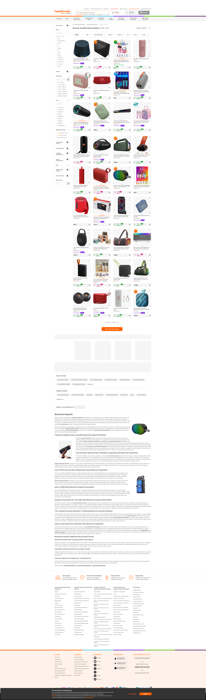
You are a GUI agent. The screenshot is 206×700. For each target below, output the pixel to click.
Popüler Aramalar (136, 594)
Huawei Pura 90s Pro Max (138, 603)
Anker (59, 43)
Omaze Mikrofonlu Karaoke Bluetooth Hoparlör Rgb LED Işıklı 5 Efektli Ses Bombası (142, 186)
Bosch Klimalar (116, 612)
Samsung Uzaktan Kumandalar (81, 612)
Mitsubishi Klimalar (78, 609)
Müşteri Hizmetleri (124, 8)
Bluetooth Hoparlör (59, 607)
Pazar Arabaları (58, 625)
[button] (68, 79)
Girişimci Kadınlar (114, 8)
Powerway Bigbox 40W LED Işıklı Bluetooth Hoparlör (101, 155)
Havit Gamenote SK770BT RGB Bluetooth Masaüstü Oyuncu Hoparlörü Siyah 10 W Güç (122, 121)
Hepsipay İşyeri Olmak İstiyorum (81, 661)
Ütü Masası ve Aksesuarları (119, 591)
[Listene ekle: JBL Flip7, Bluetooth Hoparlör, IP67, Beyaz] (129, 291)
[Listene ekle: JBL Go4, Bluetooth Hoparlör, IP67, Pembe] (89, 73)
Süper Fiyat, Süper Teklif (96, 8)
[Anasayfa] (73, 24)
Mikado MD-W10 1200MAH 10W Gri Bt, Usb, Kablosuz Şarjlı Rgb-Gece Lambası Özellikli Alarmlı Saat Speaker (142, 248)
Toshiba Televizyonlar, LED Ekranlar (121, 609)
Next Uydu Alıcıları (78, 596)
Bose (59, 52)
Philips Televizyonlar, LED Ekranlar (120, 607)
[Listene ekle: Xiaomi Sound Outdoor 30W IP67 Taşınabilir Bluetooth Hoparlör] (89, 168)
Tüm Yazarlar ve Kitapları (138, 592)
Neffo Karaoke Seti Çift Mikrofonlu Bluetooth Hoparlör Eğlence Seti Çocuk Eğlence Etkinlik (122, 61)
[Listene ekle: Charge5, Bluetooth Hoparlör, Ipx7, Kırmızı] (109, 73)
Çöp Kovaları (57, 634)
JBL (59, 38)
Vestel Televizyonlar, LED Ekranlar (81, 600)
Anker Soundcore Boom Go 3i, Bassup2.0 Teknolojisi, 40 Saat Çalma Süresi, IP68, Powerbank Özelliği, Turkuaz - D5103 (142, 309)
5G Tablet (135, 617)
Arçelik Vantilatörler (117, 634)
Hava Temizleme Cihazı (118, 632)
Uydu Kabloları (116, 616)
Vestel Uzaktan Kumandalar (119, 621)
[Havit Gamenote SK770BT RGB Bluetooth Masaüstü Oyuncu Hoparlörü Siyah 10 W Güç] (122, 111)
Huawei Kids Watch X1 (138, 601)
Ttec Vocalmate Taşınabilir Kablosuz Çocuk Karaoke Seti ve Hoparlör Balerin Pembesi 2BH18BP (142, 121)
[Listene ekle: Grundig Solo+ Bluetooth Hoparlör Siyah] (109, 41)
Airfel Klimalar (77, 627)
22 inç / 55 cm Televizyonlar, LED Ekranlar (103, 628)
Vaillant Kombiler (77, 632)
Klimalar (56, 591)
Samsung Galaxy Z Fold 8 (138, 624)
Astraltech (60, 57)
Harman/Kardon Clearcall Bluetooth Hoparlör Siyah (121, 278)
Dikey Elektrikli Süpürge (60, 630)
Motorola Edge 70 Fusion (138, 614)
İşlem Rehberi (77, 675)
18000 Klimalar (97, 596)
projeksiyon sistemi (60, 532)
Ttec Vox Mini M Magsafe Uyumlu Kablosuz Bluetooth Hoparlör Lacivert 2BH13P (81, 59)
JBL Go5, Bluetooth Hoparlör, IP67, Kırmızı (101, 309)
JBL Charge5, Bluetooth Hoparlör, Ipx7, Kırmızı (102, 91)
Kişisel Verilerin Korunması (60, 668)
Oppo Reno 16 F (136, 621)
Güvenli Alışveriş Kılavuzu (60, 673)
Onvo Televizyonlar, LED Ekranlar (81, 616)
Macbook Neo (136, 608)
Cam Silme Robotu (59, 605)
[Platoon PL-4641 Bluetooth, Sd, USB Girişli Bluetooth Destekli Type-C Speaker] (102, 238)
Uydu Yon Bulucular (59, 627)
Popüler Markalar (136, 596)
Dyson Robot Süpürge (118, 627)
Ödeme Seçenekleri (78, 670)
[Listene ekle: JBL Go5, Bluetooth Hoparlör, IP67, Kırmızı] (109, 291)
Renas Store (60, 61)
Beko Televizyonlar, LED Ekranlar (120, 630)
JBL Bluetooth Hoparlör (79, 630)
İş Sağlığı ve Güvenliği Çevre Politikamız (63, 675)
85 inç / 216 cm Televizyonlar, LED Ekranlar (103, 634)
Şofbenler (57, 621)
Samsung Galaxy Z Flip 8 (138, 628)
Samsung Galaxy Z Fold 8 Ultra (139, 626)
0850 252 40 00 (142, 667)
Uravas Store (61, 59)
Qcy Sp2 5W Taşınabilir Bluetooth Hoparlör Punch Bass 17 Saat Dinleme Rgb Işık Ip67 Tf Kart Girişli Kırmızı (102, 187)
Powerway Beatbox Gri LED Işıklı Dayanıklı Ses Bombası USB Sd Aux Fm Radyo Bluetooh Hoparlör (141, 91)
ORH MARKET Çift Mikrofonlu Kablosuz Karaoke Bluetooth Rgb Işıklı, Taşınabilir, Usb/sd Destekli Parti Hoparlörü (122, 92)
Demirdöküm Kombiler (79, 634)
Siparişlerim (86, 8)
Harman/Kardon (61, 40)
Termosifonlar (58, 616)
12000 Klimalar (97, 591)
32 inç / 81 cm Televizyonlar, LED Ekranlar (103, 594)
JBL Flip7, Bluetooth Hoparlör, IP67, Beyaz (121, 309)
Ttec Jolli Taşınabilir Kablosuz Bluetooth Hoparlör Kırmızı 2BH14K (81, 216)
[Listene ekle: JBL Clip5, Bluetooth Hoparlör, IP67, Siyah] (89, 230)
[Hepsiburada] (62, 11)
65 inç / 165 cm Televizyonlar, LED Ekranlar (103, 598)
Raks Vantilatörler (117, 605)
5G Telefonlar (136, 619)
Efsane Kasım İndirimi (137, 599)
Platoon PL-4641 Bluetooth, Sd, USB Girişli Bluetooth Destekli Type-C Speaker (101, 248)
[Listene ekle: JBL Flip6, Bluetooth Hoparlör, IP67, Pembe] (150, 41)
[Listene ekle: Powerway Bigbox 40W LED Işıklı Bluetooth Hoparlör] (109, 137)
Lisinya (59, 55)
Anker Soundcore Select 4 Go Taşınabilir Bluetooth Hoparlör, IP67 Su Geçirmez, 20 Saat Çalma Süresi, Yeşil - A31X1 (102, 121)
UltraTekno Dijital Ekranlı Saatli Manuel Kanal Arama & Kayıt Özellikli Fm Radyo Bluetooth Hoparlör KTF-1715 (102, 217)
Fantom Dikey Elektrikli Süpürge (81, 623)
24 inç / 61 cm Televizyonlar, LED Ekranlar (103, 619)
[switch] (68, 25)
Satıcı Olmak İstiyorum (79, 659)
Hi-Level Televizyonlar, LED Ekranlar (121, 600)
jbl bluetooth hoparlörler (70, 565)
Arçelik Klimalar (77, 594)
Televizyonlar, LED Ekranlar (60, 594)
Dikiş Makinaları (116, 623)
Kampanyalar (106, 8)
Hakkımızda (57, 657)
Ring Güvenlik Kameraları (118, 598)
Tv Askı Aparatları (58, 618)
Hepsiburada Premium (134, 8)
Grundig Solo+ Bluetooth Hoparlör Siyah (101, 59)
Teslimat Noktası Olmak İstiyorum (81, 668)
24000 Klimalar (97, 611)
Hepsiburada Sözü (137, 590)
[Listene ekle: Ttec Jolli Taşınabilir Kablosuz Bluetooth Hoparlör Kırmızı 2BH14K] (89, 198)
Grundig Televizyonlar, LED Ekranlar (121, 596)
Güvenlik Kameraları (59, 598)
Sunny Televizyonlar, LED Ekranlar (120, 603)
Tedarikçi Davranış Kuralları (80, 664)
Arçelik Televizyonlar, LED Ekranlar (81, 598)
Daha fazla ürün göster (112, 329)
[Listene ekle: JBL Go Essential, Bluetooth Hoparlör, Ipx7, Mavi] (150, 198)
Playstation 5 (136, 612)
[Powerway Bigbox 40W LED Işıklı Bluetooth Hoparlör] (102, 145)
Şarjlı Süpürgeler (58, 612)
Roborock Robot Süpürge (79, 591)
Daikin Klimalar (77, 603)
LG (58, 50)
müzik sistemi (144, 530)
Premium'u (64, 13)
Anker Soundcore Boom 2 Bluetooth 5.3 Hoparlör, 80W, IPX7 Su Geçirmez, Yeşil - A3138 (122, 155)
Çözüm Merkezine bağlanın (142, 658)
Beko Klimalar (77, 605)
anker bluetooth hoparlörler (84, 565)
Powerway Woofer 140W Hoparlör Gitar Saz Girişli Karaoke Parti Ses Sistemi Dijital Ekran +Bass (121, 216)
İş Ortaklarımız (58, 659)
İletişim (56, 677)
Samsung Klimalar (78, 614)
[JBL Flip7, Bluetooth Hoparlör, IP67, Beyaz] (122, 298)
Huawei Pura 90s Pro (137, 605)
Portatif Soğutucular (59, 632)
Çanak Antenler (58, 623)
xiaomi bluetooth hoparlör (99, 565)
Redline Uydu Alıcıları (117, 614)
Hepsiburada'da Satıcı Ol (146, 8)
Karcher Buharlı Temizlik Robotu (81, 621)
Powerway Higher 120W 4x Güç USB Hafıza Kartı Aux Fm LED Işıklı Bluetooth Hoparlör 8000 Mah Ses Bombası (142, 155)
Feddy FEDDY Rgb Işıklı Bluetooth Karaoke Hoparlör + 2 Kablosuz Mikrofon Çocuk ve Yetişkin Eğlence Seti (101, 280)
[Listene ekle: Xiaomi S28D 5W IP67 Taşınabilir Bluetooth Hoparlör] (89, 260)
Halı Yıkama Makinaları (60, 609)
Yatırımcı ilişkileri (58, 661)
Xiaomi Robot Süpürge (79, 618)
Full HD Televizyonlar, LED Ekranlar (101, 639)
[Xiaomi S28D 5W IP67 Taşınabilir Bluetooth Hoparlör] (82, 268)
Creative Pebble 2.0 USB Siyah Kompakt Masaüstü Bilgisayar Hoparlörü (80, 309)
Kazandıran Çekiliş (137, 610)
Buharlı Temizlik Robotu (60, 614)
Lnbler (114, 594)
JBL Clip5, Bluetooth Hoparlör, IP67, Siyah (81, 248)
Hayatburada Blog (78, 657)
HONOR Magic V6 (137, 633)
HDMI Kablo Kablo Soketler (99, 617)
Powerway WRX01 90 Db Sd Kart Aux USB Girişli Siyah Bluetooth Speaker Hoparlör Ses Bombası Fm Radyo (81, 155)
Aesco (59, 66)
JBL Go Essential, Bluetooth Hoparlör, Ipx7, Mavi (142, 216)
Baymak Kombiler (117, 618)
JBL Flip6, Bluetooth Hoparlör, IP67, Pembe (141, 59)
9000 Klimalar (97, 636)
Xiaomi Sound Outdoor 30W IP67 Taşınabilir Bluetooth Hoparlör (80, 186)
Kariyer (56, 666)
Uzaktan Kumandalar (118, 625)
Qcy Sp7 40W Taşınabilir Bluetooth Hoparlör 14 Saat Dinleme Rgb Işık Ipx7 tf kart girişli (81, 123)
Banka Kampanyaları (78, 673)
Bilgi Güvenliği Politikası (60, 670)
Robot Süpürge (58, 600)
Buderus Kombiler (78, 625)
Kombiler (57, 603)
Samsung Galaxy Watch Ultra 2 (139, 630)
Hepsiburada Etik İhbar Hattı (142, 672)
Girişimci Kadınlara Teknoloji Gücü (81, 666)
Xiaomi (59, 48)
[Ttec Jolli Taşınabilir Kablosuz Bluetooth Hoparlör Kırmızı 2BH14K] (82, 206)
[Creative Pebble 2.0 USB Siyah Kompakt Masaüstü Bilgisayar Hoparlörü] (82, 298)
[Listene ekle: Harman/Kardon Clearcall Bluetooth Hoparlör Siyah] (129, 260)
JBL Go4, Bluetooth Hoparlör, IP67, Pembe (80, 91)
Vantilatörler (57, 596)
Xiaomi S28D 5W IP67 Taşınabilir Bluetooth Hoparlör (80, 278)
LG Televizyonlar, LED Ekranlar (80, 607)
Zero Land (60, 64)
